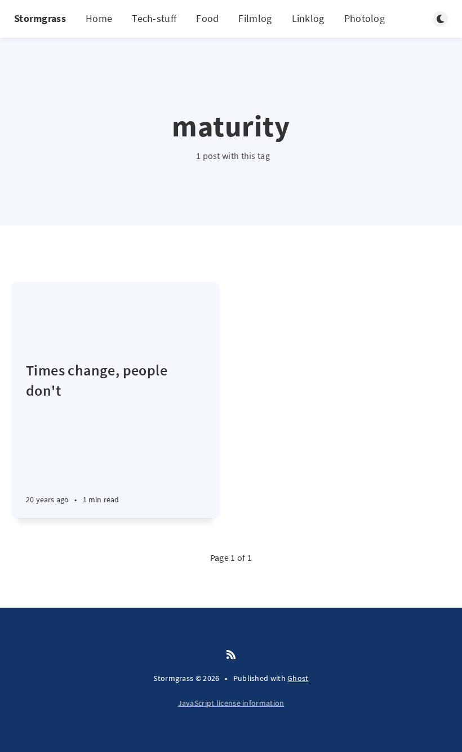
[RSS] (231, 655)
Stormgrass (40, 18)
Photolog (364, 18)
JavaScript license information (231, 703)
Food (207, 18)
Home (99, 18)
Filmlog (255, 18)
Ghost (298, 678)
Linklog (308, 18)
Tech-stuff (154, 18)
